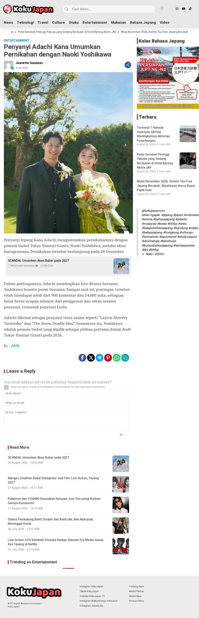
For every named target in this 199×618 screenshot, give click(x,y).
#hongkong (171, 232)
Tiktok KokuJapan (89, 591)
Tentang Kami (136, 586)
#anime (147, 219)
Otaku (74, 22)
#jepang (166, 215)
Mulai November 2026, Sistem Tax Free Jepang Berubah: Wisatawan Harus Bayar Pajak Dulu (166, 185)
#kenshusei (168, 241)
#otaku (193, 228)
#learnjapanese (183, 245)
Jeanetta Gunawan (29, 63)
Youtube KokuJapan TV (92, 596)
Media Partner (136, 591)
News (8, 22)
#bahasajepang (164, 219)
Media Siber (135, 596)
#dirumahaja (150, 241)
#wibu (182, 223)
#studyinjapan (187, 236)
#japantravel (167, 236)
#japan (178, 215)
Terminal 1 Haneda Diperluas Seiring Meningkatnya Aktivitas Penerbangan (153, 134)
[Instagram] (177, 9)
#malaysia (149, 223)
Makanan (118, 22)
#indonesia (191, 215)
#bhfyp (172, 223)
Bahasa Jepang (143, 22)
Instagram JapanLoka (91, 606)
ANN (15, 346)
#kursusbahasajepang (157, 245)
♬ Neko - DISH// (153, 254)
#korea (162, 223)
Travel (43, 22)
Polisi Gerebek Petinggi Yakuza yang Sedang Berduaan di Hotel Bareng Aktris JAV (155, 161)
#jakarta (181, 219)
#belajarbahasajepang (157, 228)
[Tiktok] (190, 9)
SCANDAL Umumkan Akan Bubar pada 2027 (38, 260)
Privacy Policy (136, 601)
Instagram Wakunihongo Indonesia (98, 601)
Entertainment (95, 22)
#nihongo (186, 232)
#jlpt (145, 249)
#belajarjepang (152, 232)
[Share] (128, 65)
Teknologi (25, 22)
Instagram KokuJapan (91, 586)
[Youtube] (184, 9)
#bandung (180, 228)
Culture (58, 22)
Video (164, 22)
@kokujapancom (153, 210)
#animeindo (150, 236)
